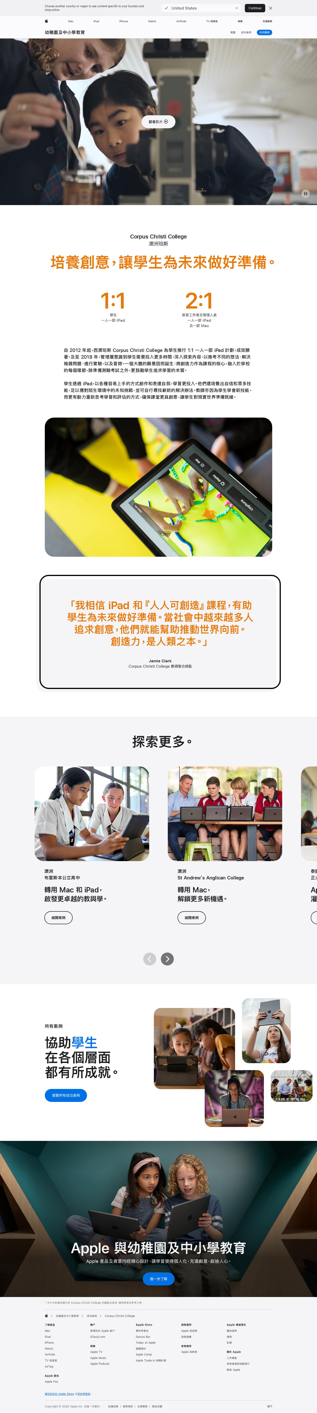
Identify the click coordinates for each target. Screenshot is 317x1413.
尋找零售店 (142, 1330)
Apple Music (98, 1358)
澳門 (269, 1406)
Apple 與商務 (189, 1330)
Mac (47, 1330)
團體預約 (141, 1348)
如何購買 (265, 32)
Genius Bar (143, 1337)
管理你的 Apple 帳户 (102, 1330)
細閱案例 (58, 918)
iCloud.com (97, 1337)
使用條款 (128, 1406)
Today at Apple (146, 1342)
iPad (48, 1337)
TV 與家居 (51, 1360)
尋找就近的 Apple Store (59, 1394)
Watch (49, 1348)
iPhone (49, 1342)
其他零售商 (84, 1394)
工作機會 (232, 1358)
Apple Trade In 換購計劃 (151, 1360)
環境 (229, 1337)
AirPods (50, 1354)
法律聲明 (142, 1406)
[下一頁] (167, 959)
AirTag (49, 1366)
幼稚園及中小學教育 (65, 32)
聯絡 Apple (233, 1369)
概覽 (233, 32)
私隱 (229, 1342)
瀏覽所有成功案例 (66, 1095)
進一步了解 (158, 1279)
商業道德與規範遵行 (238, 1363)
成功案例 (246, 32)
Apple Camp (144, 1354)
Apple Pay (51, 1381)
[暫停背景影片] (305, 194)
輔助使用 (232, 1330)
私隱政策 (113, 1406)
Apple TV (96, 1352)
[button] (201, 8)
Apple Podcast (99, 1363)
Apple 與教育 (189, 1352)
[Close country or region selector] (270, 8)
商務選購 (186, 1337)
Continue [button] (255, 8)
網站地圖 (157, 1406)
